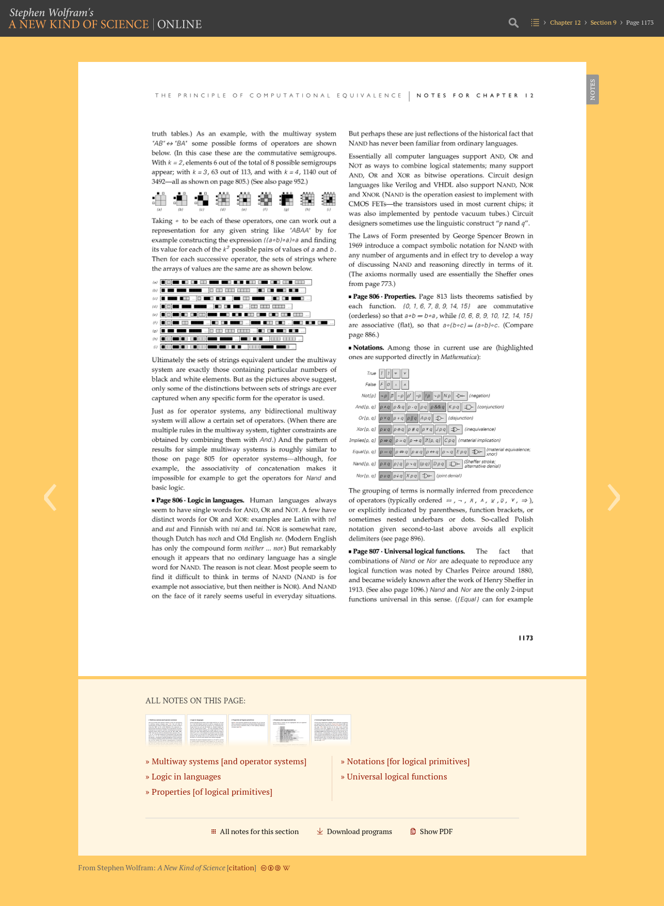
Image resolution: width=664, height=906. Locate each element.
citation (241, 867)
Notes (592, 89)
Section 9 (603, 22)
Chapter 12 (565, 22)
